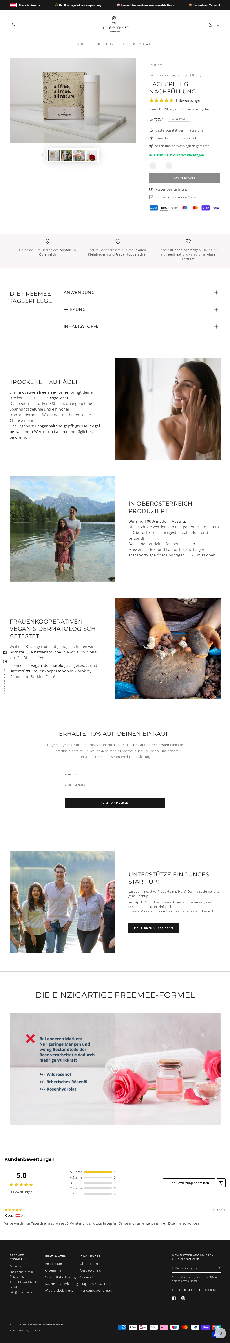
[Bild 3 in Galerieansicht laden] (79, 155)
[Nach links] (43, 155)
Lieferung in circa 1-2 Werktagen (179, 155)
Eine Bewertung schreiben (189, 1183)
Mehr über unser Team (154, 928)
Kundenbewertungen (96, 1290)
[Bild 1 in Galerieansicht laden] (54, 155)
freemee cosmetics (31, 1324)
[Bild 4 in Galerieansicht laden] (91, 155)
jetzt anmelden (115, 802)
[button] (14, 24)
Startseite (155, 65)
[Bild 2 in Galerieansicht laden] (66, 155)
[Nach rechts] (103, 155)
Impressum (53, 1263)
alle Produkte (90, 1263)
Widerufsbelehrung (59, 1290)
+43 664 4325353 (28, 1282)
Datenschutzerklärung (61, 1284)
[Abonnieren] (219, 1268)
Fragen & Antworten (95, 1284)
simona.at (35, 1330)
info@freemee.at (21, 1292)
